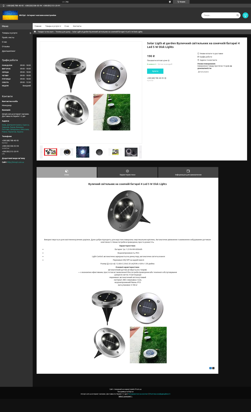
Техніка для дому (62, 32)
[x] (213, 368)
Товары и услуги (52, 26)
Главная (38, 26)
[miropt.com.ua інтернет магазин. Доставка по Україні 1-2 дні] (10, 15)
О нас (66, 26)
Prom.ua (138, 389)
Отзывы (6, 46)
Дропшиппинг (8, 51)
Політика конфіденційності (160, 394)
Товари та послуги (45, 32)
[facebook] (210, 368)
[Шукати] (238, 15)
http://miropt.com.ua (15, 162)
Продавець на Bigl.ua (125, 391)
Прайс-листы (8, 37)
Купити (155, 71)
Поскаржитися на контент (138, 394)
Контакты (77, 26)
